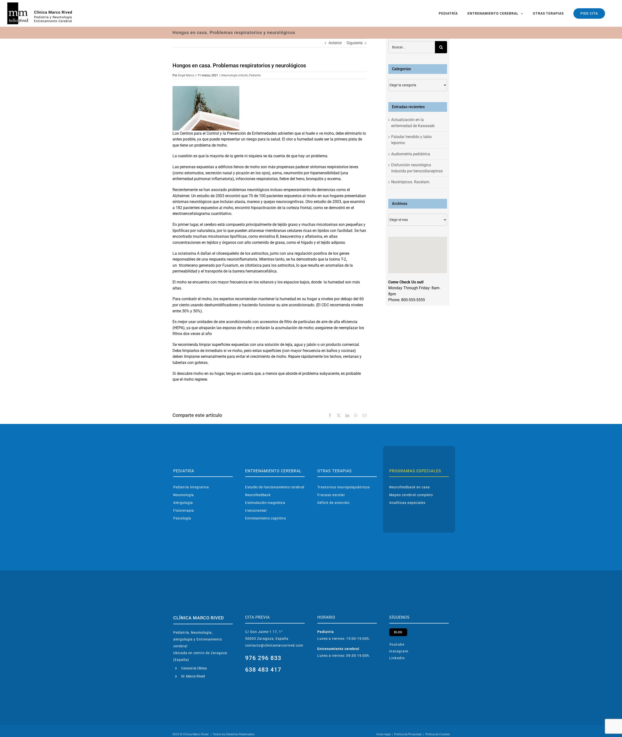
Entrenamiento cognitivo (265, 518)
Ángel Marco (186, 75)
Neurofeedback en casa (409, 487)
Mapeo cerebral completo (411, 495)
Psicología (182, 518)
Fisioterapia (183, 510)
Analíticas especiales (407, 503)
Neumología (183, 495)
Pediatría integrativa (191, 487)
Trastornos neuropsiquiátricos (343, 487)
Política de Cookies (437, 734)
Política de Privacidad (408, 734)
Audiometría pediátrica (410, 154)
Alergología (183, 503)
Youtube (397, 644)
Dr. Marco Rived (193, 676)
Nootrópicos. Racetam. (410, 182)
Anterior (335, 43)
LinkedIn (397, 658)
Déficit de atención (333, 503)
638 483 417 (263, 669)
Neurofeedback (257, 495)
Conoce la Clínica (194, 668)
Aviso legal (383, 734)
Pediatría (255, 75)
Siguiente (354, 43)
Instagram (398, 651)
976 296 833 (263, 658)
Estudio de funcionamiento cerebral (274, 487)
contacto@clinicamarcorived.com (274, 645)
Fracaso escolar (331, 495)
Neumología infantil (234, 75)
